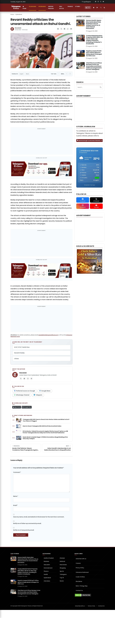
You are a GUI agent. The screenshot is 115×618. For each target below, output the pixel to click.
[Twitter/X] (101, 2)
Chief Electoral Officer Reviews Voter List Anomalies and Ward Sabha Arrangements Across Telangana (94, 66)
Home (24, 8)
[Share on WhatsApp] (67, 29)
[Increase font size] (66, 74)
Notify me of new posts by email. (23, 530)
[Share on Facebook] (58, 29)
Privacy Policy (80, 568)
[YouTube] (103, 2)
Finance (70, 6)
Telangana (32, 6)
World (61, 581)
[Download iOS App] (93, 7)
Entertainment (48, 568)
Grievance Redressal (82, 572)
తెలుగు (27, 74)
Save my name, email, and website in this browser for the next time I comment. (38, 517)
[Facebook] (95, 2)
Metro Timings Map (81, 586)
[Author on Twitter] (20, 378)
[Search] (101, 7)
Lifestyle (62, 558)
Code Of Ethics (80, 577)
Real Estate (61, 7)
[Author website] (31, 378)
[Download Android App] (97, 7)
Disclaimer (79, 581)
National (62, 561)
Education (47, 564)
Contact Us (79, 590)
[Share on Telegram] (64, 29)
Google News (45, 391)
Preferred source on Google (25, 391)
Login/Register (87, 1)
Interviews (47, 581)
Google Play (27, 407)
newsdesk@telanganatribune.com (48, 335)
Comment (17, 472)
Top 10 (62, 578)
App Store (17, 407)
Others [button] (77, 6)
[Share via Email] (71, 29)
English (21, 74)
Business (46, 561)
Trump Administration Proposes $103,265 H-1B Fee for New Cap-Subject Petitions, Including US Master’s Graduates (94, 40)
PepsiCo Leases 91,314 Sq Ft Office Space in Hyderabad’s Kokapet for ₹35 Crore (94, 53)
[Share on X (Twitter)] (61, 29)
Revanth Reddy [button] (19, 353)
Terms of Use (91, 606)
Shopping (63, 568)
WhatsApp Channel (22, 395)
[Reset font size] (70, 74)
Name (15, 496)
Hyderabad (42, 6)
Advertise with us (81, 559)
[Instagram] (98, 2)
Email (15, 505)
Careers (78, 563)
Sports (62, 571)
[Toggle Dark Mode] (104, 7)
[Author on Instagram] (27, 378)
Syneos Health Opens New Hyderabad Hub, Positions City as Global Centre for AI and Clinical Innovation (93, 24)
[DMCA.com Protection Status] (89, 595)
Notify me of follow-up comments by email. (27, 523)
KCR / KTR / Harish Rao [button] (22, 347)
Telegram (39, 395)
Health (46, 574)
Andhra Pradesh (51, 7)
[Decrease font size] (58, 74)
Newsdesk (18, 28)
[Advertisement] (41, 142)
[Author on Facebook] (24, 378)
